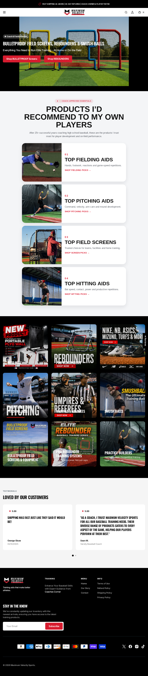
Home (84, 583)
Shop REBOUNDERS (58, 58)
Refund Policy (103, 588)
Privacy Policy (103, 597)
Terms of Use (103, 583)
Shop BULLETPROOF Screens (21, 58)
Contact (84, 593)
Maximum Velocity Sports (23, 665)
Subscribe (54, 626)
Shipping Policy (104, 593)
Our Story (85, 588)
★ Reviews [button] (145, 340)
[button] (4, 12)
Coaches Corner (53, 591)
